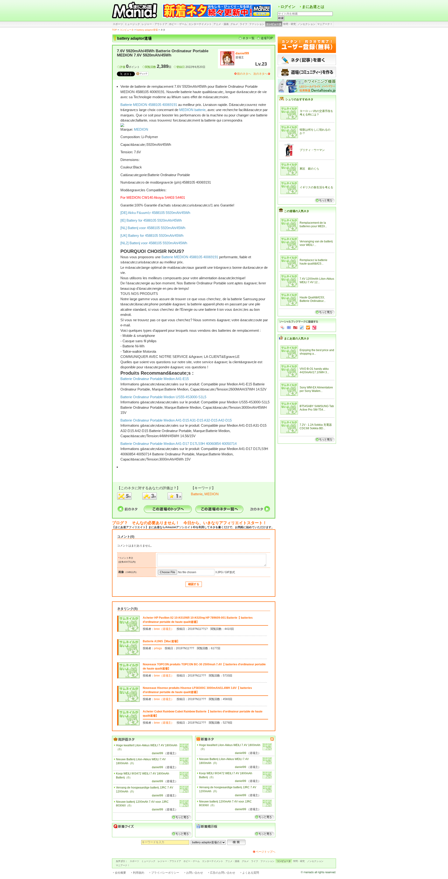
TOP (114, 29)
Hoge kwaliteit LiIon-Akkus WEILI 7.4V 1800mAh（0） (146, 747)
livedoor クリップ (302, 327)
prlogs (158, 648)
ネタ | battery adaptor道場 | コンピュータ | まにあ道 (135, 10)
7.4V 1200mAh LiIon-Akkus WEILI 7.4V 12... (317, 280)
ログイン (287, 7)
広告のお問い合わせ (222, 872)
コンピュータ (273, 24)
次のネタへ (260, 73)
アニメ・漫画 (221, 24)
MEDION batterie (192, 110)
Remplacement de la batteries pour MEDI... (313, 224)
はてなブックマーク (289, 327)
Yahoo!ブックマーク (282, 327)
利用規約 (138, 872)
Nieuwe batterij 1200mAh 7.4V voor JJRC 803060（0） (142, 803)
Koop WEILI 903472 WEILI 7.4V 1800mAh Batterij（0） (142, 775)
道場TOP (267, 38)
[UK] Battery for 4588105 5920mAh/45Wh (151, 235)
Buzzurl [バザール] (295, 327)
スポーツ (118, 24)
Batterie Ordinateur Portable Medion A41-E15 (154, 379)
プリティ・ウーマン (312, 150)
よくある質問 (250, 872)
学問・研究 (289, 24)
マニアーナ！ (324, 24)
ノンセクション (306, 24)
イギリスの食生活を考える (316, 187)
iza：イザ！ (314, 327)
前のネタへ (244, 73)
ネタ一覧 (248, 38)
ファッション (256, 24)
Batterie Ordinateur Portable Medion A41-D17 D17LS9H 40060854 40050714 (178, 444)
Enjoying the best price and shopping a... (317, 352)
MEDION (141, 129)
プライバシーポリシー (165, 872)
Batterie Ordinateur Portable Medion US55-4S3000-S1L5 (163, 397)
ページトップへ (265, 851)
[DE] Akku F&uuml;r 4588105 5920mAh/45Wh (155, 213)
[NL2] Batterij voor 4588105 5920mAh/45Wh (153, 243)
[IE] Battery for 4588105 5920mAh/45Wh (151, 220)
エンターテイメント (200, 24)
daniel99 (242, 53)
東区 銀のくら (309, 168)
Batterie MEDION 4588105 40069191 (148, 105)
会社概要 (120, 872)
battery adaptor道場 (147, 29)
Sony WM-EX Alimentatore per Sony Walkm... (316, 389)
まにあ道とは (313, 7)
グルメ (234, 24)
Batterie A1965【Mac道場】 (161, 641)
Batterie (197, 494)
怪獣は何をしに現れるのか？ (315, 131)
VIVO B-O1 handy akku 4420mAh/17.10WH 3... (314, 370)
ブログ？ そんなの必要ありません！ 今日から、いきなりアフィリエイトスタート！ (189, 523)
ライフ (243, 24)
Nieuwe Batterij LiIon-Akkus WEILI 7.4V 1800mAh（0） (141, 761)
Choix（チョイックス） (308, 327)
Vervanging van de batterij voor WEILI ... (316, 243)
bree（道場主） (164, 629)
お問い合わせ (194, 872)
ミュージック (132, 24)
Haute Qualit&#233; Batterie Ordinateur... (313, 299)
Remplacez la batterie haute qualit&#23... (313, 261)
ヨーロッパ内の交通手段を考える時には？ (316, 112)
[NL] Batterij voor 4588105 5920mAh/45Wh (152, 228)
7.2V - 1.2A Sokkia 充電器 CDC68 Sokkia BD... (316, 426)
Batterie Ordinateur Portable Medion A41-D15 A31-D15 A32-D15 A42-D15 (176, 420)
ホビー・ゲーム (178, 24)
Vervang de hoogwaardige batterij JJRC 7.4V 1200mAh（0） (144, 789)
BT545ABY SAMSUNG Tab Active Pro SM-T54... (317, 408)
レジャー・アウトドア (154, 24)
